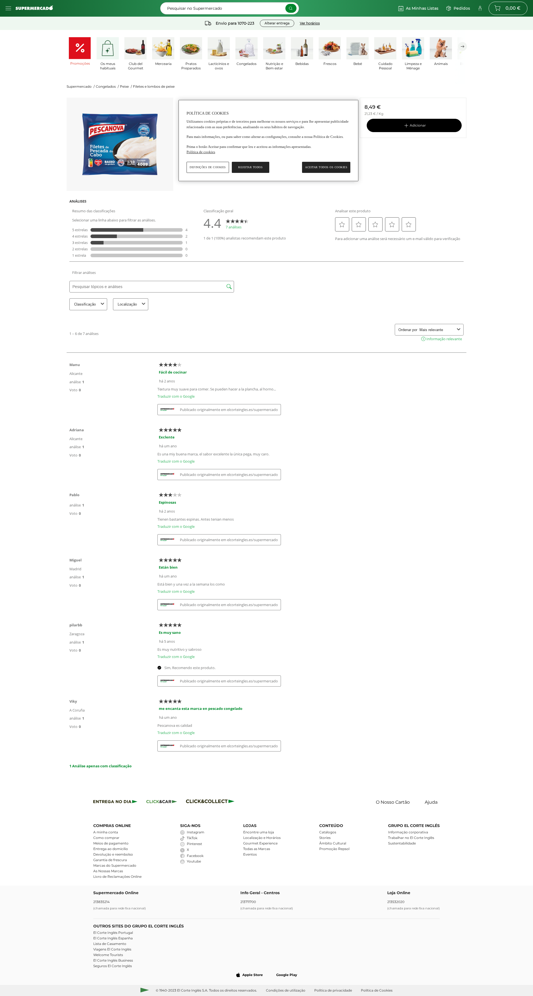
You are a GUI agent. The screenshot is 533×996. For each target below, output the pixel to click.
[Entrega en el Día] (211, 802)
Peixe (126, 86)
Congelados (107, 86)
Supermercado (81, 86)
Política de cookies (201, 152)
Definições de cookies (208, 167)
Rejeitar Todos (250, 167)
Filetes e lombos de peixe (154, 86)
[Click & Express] (115, 802)
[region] (268, 140)
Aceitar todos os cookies (326, 167)
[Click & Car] (161, 802)
